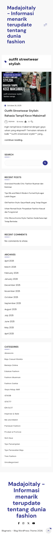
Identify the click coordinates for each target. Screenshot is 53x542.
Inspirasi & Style (12, 74)
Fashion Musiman (12, 377)
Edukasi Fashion (12, 371)
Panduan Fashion (12, 426)
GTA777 (8, 401)
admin (11, 121)
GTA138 (8, 395)
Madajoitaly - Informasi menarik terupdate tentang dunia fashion (21, 25)
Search (9, 154)
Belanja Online (11, 365)
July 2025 (9, 315)
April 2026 (9, 260)
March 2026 (10, 267)
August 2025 (11, 309)
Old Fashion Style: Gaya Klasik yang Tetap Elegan (26, 202)
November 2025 (12, 291)
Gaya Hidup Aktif (12, 389)
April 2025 (9, 333)
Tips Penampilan (12, 444)
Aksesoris (9, 353)
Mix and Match (11, 419)
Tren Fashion (10, 456)
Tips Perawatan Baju (14, 450)
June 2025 (10, 321)
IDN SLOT (9, 407)
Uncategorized (11, 462)
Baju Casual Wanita (14, 359)
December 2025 (12, 285)
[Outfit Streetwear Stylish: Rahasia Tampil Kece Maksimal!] (26, 87)
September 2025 (13, 303)
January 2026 (11, 279)
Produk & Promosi (13, 432)
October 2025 (11, 297)
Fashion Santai (11, 383)
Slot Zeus (9, 438)
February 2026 (12, 273)
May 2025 (9, 327)
